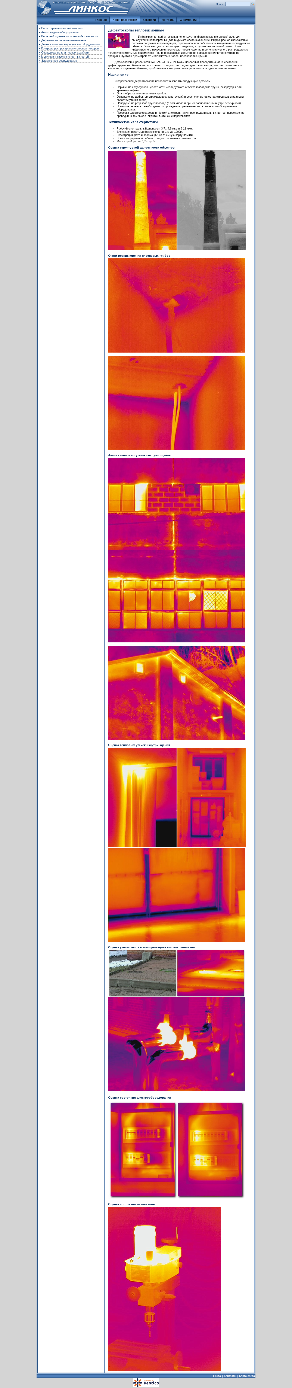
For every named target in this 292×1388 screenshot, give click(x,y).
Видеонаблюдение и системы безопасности (69, 36)
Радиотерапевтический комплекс (62, 28)
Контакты (167, 19)
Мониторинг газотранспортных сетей (65, 56)
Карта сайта (247, 1376)
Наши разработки (124, 19)
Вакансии (149, 19)
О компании (188, 19)
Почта (217, 1376)
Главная (101, 19)
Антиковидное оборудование (59, 32)
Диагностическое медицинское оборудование (70, 44)
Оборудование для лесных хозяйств (65, 52)
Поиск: (220, 4)
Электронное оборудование (59, 60)
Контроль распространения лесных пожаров (70, 48)
